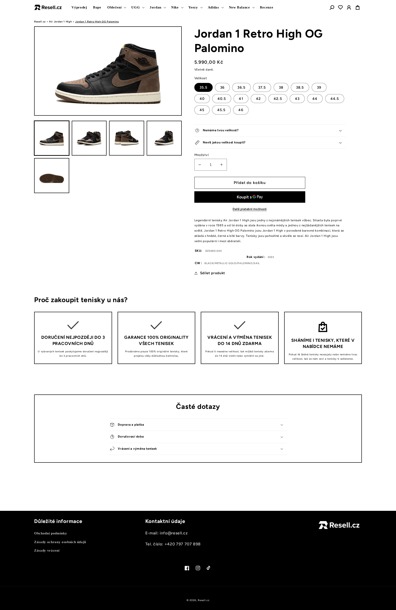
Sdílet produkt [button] (212, 273)
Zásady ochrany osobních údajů (60, 542)
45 (202, 110)
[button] (116, 7)
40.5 (221, 98)
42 (258, 98)
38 (281, 87)
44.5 (334, 98)
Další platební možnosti (250, 209)
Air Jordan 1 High (60, 21)
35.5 (203, 87)
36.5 (241, 87)
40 (202, 98)
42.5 (278, 98)
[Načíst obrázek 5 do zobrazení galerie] (51, 175)
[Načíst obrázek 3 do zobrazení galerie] (126, 138)
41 (241, 98)
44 (314, 98)
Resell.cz (40, 21)
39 (319, 87)
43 (297, 98)
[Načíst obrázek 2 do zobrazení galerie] (89, 138)
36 (222, 87)
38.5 (300, 87)
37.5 (262, 87)
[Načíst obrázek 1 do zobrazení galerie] (51, 138)
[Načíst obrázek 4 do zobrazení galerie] (164, 138)
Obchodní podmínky (50, 533)
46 (240, 110)
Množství (201, 155)
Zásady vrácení (46, 550)
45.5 (221, 110)
